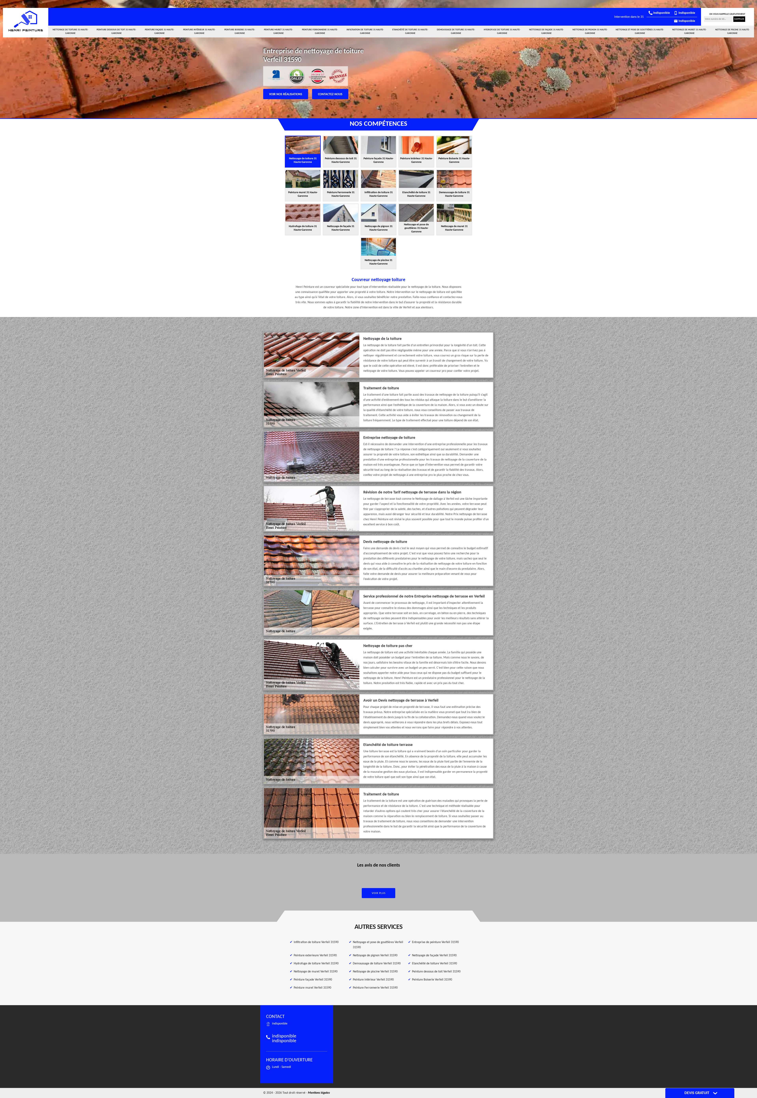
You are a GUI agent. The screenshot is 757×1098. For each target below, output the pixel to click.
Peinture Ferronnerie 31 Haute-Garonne (320, 31)
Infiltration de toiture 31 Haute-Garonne (365, 31)
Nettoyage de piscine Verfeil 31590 (375, 971)
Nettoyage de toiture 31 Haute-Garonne (70, 31)
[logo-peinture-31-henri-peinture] (25, 21)
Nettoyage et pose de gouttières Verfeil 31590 (378, 945)
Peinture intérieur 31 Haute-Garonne (199, 31)
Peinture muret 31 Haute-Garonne (278, 31)
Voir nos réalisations (285, 94)
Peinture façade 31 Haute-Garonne (159, 31)
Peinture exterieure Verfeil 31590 (315, 955)
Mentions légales (319, 1092)
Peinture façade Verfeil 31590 (313, 979)
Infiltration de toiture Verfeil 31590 (316, 942)
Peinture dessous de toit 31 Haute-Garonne (116, 31)
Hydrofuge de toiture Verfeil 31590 (316, 963)
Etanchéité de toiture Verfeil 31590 (434, 963)
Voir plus (378, 893)
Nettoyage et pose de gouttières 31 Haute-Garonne (640, 31)
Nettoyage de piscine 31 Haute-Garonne (732, 31)
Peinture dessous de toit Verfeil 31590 (436, 971)
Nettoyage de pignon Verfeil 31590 (375, 955)
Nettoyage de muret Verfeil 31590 (315, 971)
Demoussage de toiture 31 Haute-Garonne (456, 31)
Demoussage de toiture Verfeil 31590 (377, 963)
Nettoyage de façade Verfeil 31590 (434, 955)
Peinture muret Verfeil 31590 (312, 987)
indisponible (661, 13)
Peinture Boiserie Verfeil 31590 (432, 979)
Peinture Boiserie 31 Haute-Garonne (239, 31)
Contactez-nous (330, 94)
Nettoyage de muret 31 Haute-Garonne (689, 31)
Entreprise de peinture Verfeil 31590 (435, 942)
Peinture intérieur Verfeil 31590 (373, 979)
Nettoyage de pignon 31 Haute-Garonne (590, 31)
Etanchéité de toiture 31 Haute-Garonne (410, 31)
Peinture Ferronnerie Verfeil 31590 (375, 987)
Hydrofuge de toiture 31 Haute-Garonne (502, 31)
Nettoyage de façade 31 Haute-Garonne (546, 31)
